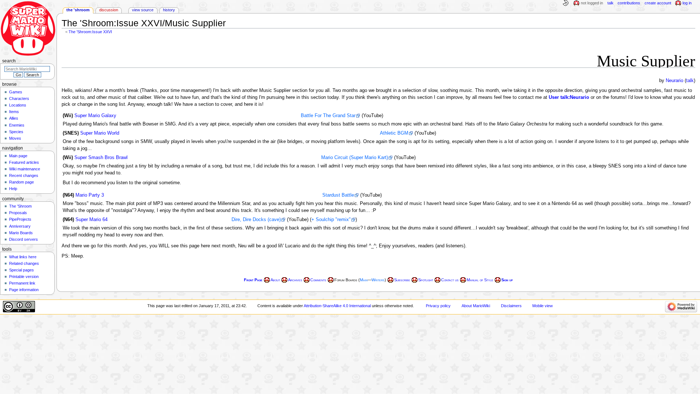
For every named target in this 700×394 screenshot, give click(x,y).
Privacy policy (438, 306)
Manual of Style (480, 280)
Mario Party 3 (89, 195)
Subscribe (402, 280)
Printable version (24, 276)
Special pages (21, 270)
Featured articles (24, 162)
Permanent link (22, 283)
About (275, 280)
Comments (318, 280)
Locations (17, 105)
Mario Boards (21, 233)
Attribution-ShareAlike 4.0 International (337, 306)
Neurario (674, 80)
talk (690, 80)
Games (15, 92)
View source (142, 10)
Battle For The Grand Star (328, 115)
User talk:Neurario (569, 97)
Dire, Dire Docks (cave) (256, 219)
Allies (13, 118)
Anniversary (20, 226)
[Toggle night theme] (565, 3)
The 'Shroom (78, 10)
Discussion (108, 10)
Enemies (16, 125)
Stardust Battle (338, 195)
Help (13, 188)
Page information (24, 289)
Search (9, 61)
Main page (18, 156)
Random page (21, 182)
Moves (15, 138)
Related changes (24, 263)
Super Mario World (99, 133)
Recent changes (23, 175)
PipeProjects (20, 219)
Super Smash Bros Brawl (101, 157)
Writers (378, 280)
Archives (295, 280)
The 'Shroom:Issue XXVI (90, 32)
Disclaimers (511, 306)
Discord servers (23, 239)
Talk (610, 3)
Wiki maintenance (24, 169)
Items (14, 111)
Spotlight (425, 280)
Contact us (450, 280)
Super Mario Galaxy (95, 115)
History (169, 10)
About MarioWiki (476, 306)
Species (16, 132)
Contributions (629, 3)
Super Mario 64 (91, 219)
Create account (658, 3)
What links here (22, 257)
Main (364, 280)
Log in (687, 3)
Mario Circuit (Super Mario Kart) (354, 157)
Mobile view (542, 306)
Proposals (18, 212)
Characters (19, 98)
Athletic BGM (394, 133)
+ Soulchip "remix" (331, 219)
